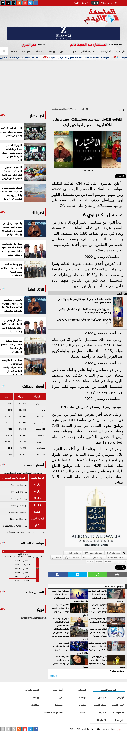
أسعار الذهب (34, 464)
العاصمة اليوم (108, 689)
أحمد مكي (71, 244)
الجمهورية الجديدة (53, 712)
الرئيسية (120, 51)
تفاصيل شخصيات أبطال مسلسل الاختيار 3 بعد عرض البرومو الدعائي (70, 609)
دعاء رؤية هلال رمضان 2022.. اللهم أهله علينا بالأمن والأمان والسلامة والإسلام (85, 310)
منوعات (26, 51)
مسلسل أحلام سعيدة (116, 557)
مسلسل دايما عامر (93, 370)
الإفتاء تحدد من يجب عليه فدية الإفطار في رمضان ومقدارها (98, 632)
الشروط (102, 712)
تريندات (82, 712)
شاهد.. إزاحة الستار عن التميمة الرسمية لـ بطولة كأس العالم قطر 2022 (84, 300)
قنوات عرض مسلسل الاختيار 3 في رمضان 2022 (98, 622)
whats (89, 562)
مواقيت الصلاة (32, 542)
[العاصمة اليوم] (107, 517)
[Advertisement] (63, 84)
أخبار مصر (106, 51)
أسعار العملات (33, 385)
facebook (108, 562)
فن (61, 51)
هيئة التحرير (100, 704)
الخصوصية (119, 712)
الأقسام (82, 689)
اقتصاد (39, 51)
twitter (98, 562)
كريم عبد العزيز (98, 557)
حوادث (72, 51)
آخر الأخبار (37, 115)
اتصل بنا (101, 720)
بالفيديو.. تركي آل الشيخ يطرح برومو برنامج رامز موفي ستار (84, 320)
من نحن (102, 697)
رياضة (52, 51)
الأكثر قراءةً (36, 288)
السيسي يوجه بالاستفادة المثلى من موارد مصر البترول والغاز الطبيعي (70, 648)
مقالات (13, 51)
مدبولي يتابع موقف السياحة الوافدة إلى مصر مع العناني (61, 622)
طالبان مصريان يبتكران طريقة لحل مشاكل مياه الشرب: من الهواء (97, 646)
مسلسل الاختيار (102, 200)
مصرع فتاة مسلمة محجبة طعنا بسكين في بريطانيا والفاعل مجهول (70, 661)
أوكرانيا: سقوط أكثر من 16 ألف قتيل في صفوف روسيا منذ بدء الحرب (70, 634)
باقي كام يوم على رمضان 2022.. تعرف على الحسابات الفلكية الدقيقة (107, 661)
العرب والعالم (88, 51)
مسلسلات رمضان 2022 (103, 257)
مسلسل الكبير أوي (71, 557)
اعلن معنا (120, 720)
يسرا (55, 263)
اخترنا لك (37, 212)
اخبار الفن (120, 562)
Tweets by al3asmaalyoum (33, 617)
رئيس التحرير (118, 704)
